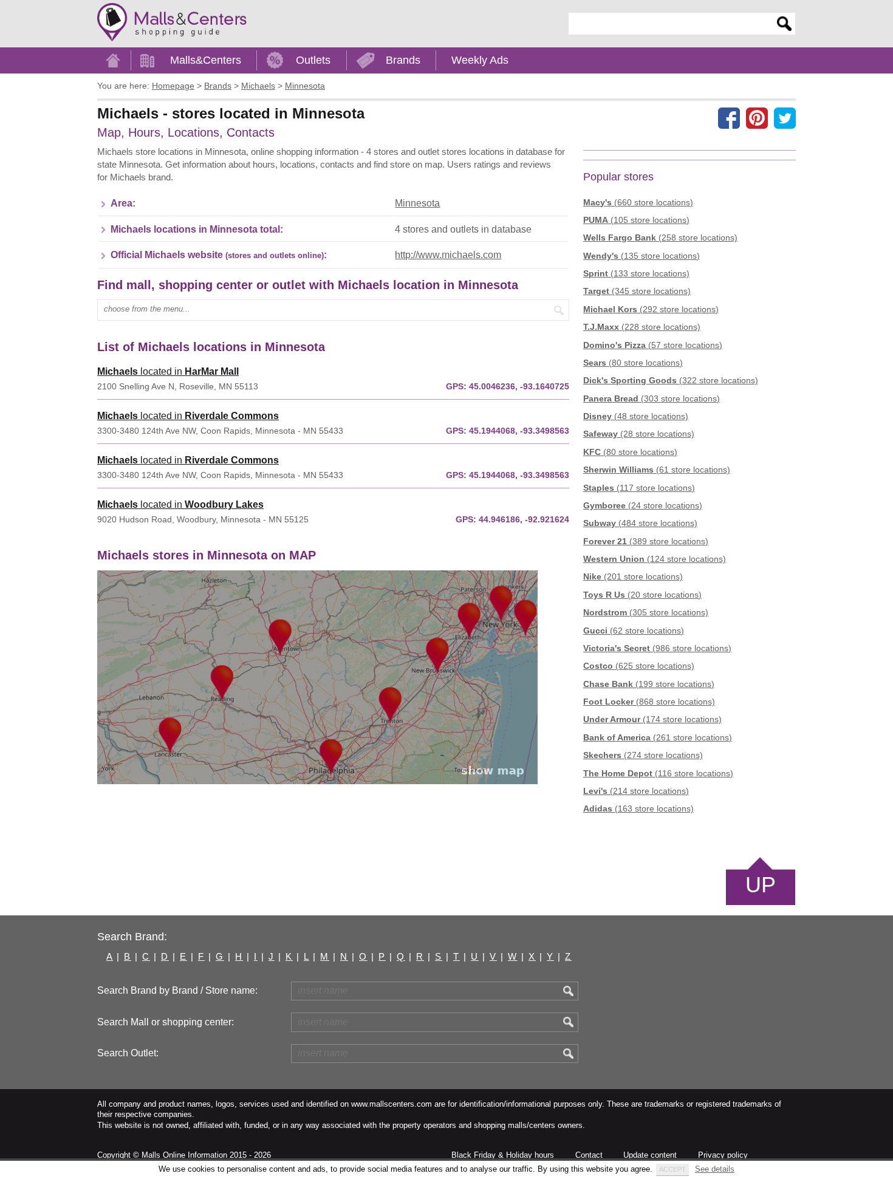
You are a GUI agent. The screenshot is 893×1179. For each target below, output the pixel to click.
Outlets (313, 60)
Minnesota (417, 203)
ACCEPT (672, 1169)
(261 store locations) (657, 737)
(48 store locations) (635, 416)
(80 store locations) (633, 362)
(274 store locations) (643, 755)
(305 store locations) (645, 612)
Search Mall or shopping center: (165, 1022)
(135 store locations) (641, 256)
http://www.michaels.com (448, 255)
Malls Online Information (184, 1155)
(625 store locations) (638, 666)
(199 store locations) (648, 684)
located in (168, 371)
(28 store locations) (638, 434)
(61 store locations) (656, 469)
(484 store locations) (640, 523)
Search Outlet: (128, 1053)
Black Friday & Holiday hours (502, 1155)
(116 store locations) (658, 773)
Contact (589, 1155)
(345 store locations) (637, 291)
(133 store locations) (636, 273)
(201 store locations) (633, 576)
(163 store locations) (638, 808)
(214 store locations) (636, 791)
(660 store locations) (638, 202)
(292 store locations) (651, 309)
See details (714, 1169)
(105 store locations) (636, 220)
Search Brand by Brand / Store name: (177, 990)
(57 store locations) (652, 345)
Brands (403, 60)
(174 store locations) (652, 719)
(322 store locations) (670, 380)
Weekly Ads (479, 60)
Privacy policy (723, 1155)
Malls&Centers (205, 60)
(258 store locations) (660, 237)
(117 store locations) (639, 488)
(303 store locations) (651, 398)
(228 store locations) (641, 327)
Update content (650, 1155)
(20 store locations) (642, 595)
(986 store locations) (657, 648)
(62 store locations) (633, 630)
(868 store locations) (649, 701)
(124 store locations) (654, 559)
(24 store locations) (642, 505)
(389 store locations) (645, 541)
